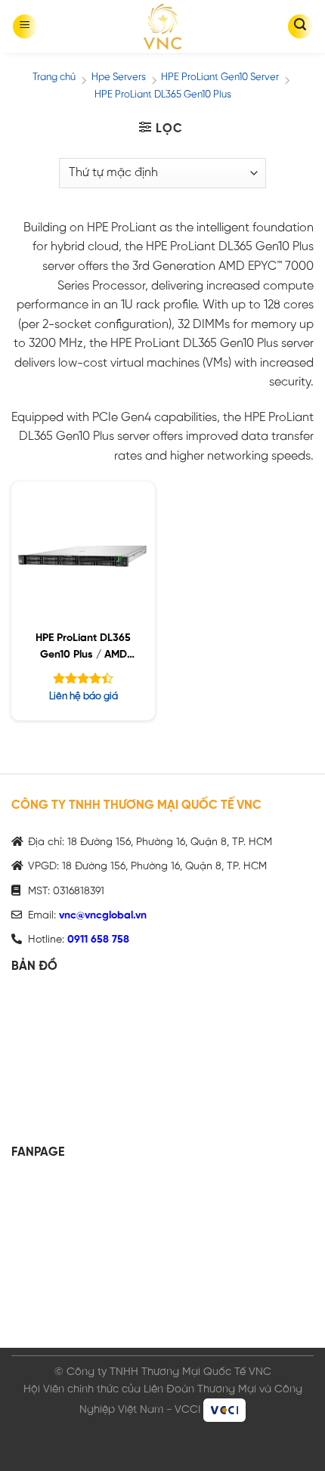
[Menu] (25, 26)
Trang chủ (54, 77)
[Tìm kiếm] (300, 26)
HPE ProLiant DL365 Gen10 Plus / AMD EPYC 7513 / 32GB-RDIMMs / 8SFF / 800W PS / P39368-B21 (83, 649)
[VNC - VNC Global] (162, 26)
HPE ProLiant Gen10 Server (220, 77)
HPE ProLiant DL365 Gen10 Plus (162, 95)
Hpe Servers (118, 77)
